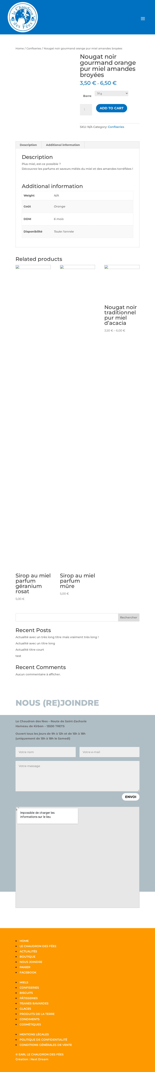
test (18, 656)
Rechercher (128, 617)
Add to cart (112, 108)
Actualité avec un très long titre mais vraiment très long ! (57, 637)
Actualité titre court (30, 649)
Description (28, 145)
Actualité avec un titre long (35, 643)
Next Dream (39, 1059)
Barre (87, 96)
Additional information (63, 145)
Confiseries (33, 48)
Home (20, 48)
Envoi (130, 797)
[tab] (28, 144)
